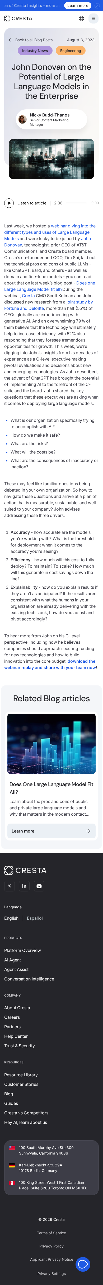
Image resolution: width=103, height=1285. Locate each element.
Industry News (35, 50)
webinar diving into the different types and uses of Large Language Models (50, 232)
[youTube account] (39, 886)
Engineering (70, 50)
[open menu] (93, 18)
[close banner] (97, 5)
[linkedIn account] (24, 886)
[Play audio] (9, 203)
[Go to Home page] (25, 18)
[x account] (9, 886)
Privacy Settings (52, 1273)
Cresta (28, 295)
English (11, 918)
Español (35, 918)
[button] (81, 18)
